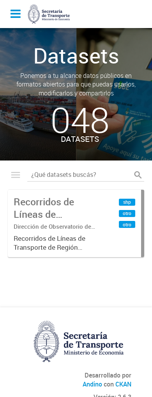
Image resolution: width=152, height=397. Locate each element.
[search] (138, 175)
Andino (92, 384)
